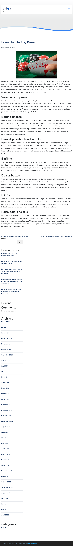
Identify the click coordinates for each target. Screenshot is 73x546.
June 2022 (4, 504)
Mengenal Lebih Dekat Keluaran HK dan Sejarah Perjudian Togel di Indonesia (12, 281)
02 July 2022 (5, 47)
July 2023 (4, 432)
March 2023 (5, 454)
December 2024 (6, 338)
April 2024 (5, 383)
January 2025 (6, 333)
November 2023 (6, 410)
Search (3, 238)
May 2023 (4, 443)
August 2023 (5, 427)
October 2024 (6, 349)
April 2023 (5, 449)
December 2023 (6, 405)
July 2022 (4, 498)
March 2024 (5, 388)
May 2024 (4, 377)
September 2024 (7, 355)
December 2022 (6, 471)
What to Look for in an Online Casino (15, 236)
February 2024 (6, 394)
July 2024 (4, 366)
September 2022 (7, 487)
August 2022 (5, 493)
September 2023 (7, 421)
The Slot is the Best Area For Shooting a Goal (55, 236)
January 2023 (6, 465)
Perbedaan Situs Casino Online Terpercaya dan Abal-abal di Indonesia (11, 271)
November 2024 (6, 344)
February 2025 (6, 327)
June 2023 (4, 438)
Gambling (4, 528)
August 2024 (5, 361)
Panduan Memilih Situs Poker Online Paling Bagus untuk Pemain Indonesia (11, 291)
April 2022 (5, 515)
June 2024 (4, 372)
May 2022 (4, 510)
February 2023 (6, 460)
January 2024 (6, 399)
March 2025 (5, 322)
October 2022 (6, 482)
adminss (13, 47)
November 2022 (6, 476)
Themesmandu (32, 543)
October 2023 (6, 416)
